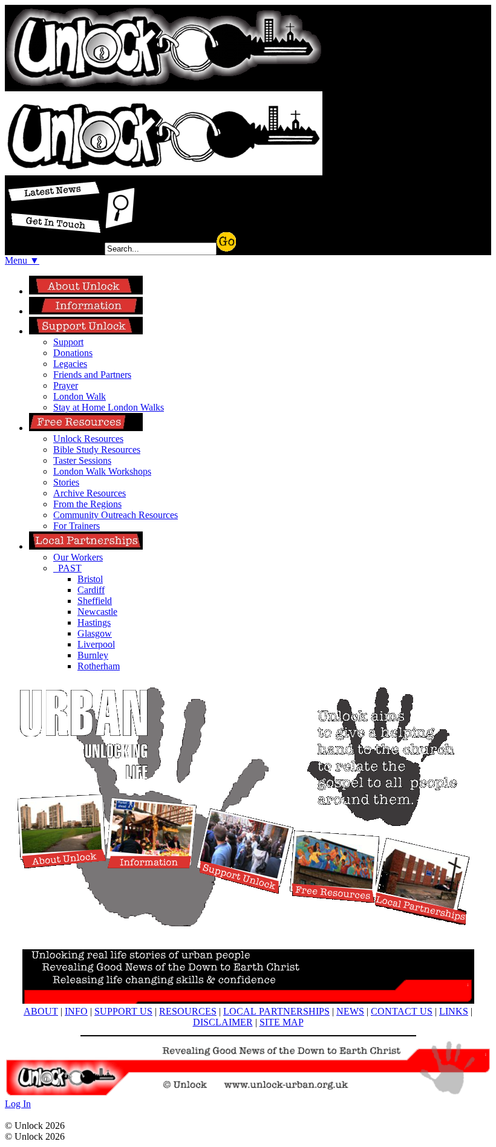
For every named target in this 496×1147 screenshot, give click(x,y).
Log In (18, 1104)
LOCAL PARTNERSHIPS (276, 1011)
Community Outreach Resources (115, 515)
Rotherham (98, 666)
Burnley (92, 655)
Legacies (70, 364)
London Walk (79, 396)
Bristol (90, 579)
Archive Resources (89, 493)
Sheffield (94, 601)
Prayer (65, 385)
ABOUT (41, 1011)
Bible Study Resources (96, 449)
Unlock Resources (88, 439)
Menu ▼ (22, 260)
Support (68, 342)
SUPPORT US (123, 1011)
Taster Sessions (82, 460)
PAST (67, 568)
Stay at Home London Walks (108, 407)
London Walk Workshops (102, 471)
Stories (66, 482)
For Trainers (76, 526)
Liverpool (96, 644)
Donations (73, 353)
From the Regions (87, 504)
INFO (76, 1011)
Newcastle (97, 611)
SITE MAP (281, 1022)
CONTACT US (401, 1011)
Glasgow (94, 633)
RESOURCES (188, 1011)
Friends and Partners (92, 374)
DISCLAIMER (223, 1022)
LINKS (453, 1011)
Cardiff (91, 590)
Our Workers (78, 557)
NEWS (350, 1011)
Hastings (94, 622)
